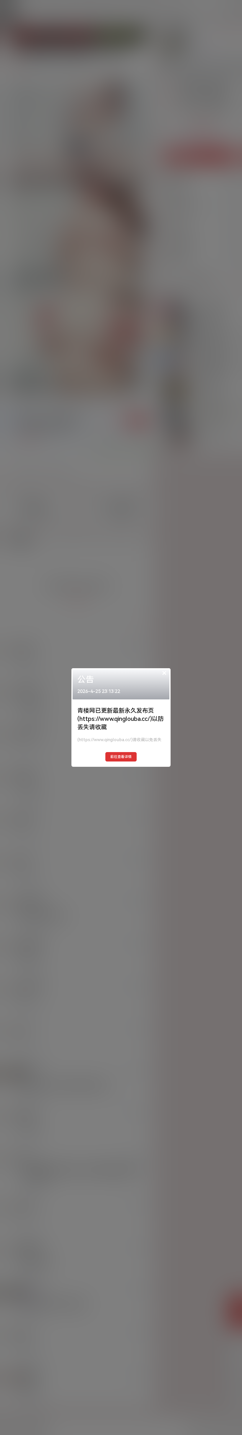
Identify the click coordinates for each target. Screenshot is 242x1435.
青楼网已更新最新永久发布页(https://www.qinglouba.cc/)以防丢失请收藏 (120, 719)
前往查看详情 (121, 757)
